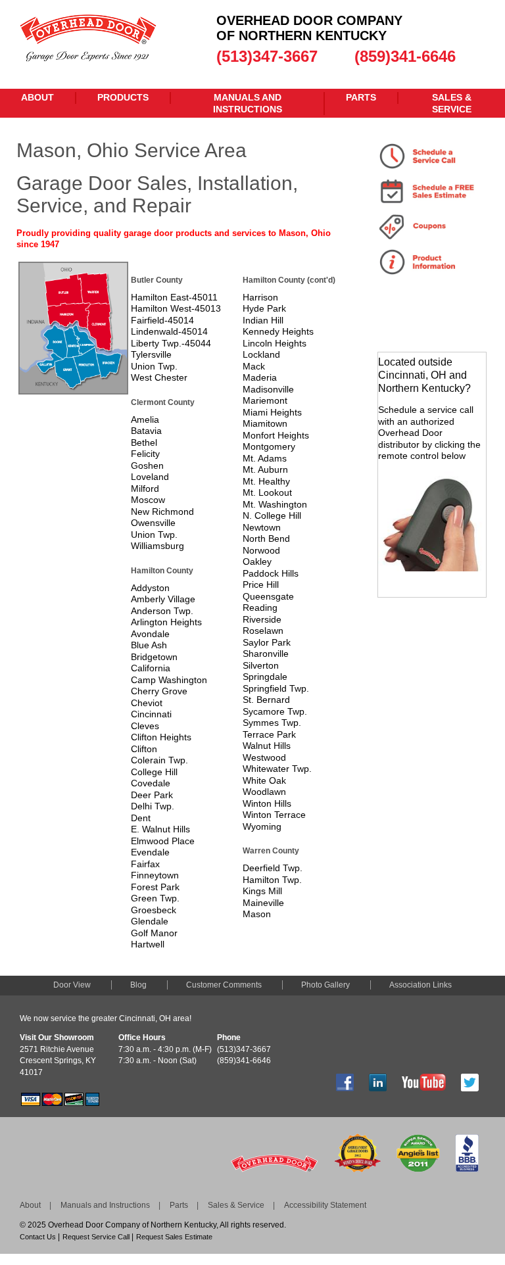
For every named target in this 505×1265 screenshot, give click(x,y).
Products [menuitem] (123, 97)
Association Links (420, 985)
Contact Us (38, 1237)
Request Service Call (96, 1237)
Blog (138, 985)
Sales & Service (236, 1205)
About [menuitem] (37, 97)
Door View (72, 985)
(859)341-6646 (405, 56)
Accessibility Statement (325, 1205)
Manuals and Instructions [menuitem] (247, 103)
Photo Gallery (325, 985)
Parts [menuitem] (361, 97)
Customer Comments (224, 985)
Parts (179, 1205)
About (30, 1205)
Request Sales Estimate (174, 1237)
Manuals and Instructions (105, 1205)
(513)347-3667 (267, 56)
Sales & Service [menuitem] (451, 103)
